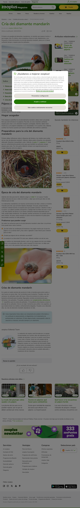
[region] (40, 91)
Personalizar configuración (40, 96)
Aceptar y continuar (40, 102)
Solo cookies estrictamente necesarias (40, 107)
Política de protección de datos (44, 91)
